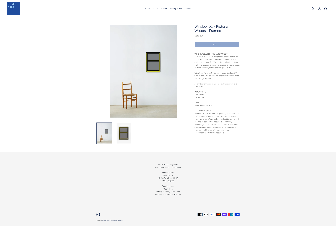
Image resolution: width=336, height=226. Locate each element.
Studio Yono (105, 220)
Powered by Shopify (116, 220)
